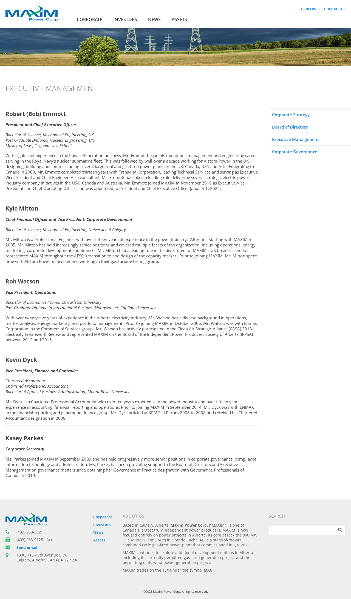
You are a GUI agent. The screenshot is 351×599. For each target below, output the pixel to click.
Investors (125, 19)
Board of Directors (290, 127)
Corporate (89, 19)
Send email (26, 547)
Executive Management (295, 139)
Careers (308, 8)
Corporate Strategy (291, 114)
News (154, 19)
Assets (179, 19)
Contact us (335, 8)
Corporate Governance (294, 151)
